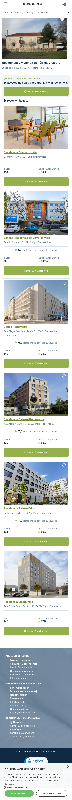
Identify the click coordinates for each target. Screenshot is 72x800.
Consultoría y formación (22, 736)
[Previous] (7, 38)
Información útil (18, 678)
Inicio (6, 12)
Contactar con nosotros (22, 725)
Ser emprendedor (19, 687)
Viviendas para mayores (23, 674)
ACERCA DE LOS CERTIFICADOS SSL (36, 751)
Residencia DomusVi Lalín (20, 152)
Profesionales (17, 698)
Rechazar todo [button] (52, 793)
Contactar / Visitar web (36, 181)
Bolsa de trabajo (18, 705)
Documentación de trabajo (24, 691)
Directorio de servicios (21, 660)
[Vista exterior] (34, 55)
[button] (36, 761)
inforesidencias (32, 3)
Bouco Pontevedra (15, 326)
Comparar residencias (21, 671)
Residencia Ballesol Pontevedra (24, 419)
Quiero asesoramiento (36, 91)
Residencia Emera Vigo (18, 601)
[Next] (62, 38)
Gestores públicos (19, 709)
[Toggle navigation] (6, 4)
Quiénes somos (18, 722)
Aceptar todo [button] (19, 793)
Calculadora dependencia (23, 663)
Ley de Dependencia (21, 667)
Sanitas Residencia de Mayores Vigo (27, 237)
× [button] (68, 766)
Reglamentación (18, 694)
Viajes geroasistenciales (22, 712)
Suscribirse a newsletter (22, 732)
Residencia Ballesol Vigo (19, 508)
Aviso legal (15, 729)
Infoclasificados (18, 702)
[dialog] (36, 781)
